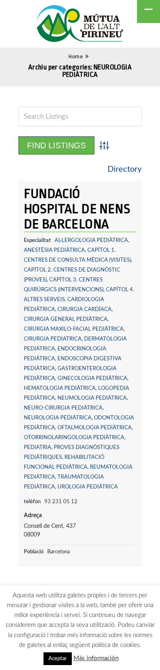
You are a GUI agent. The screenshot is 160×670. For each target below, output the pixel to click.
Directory (124, 169)
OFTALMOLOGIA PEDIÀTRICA (94, 427)
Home (76, 57)
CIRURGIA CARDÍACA (84, 309)
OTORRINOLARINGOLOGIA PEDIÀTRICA (74, 437)
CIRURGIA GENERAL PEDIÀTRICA (65, 319)
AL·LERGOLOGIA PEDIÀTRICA (91, 240)
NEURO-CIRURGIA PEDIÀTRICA (63, 407)
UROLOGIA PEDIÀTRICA (87, 486)
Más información (96, 658)
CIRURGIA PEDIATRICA (53, 338)
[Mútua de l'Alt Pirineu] (80, 25)
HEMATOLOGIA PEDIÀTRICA (60, 388)
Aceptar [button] (57, 658)
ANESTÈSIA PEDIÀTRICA (54, 250)
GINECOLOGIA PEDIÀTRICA (92, 378)
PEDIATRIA (37, 447)
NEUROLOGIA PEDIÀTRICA (57, 417)
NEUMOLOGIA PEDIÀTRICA (92, 398)
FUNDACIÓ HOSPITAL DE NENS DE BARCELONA (77, 209)
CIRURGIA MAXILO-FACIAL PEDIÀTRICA (73, 329)
